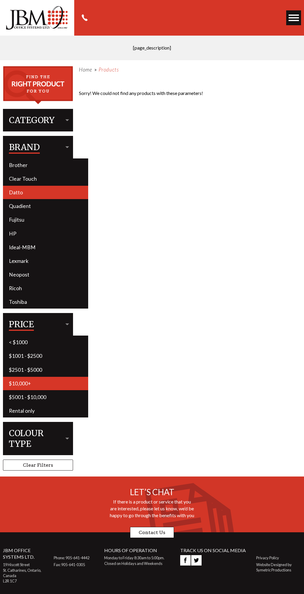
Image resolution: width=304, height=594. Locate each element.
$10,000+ (20, 383)
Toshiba (18, 302)
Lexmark (18, 261)
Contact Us (152, 532)
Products (109, 69)
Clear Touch (23, 179)
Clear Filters (38, 465)
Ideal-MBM (22, 247)
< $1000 (18, 342)
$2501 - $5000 (25, 370)
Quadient (20, 206)
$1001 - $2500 (25, 356)
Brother (18, 165)
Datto (16, 192)
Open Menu (294, 18)
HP (12, 234)
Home (85, 69)
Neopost (19, 274)
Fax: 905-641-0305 (69, 564)
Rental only (22, 411)
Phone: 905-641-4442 (71, 557)
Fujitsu (16, 220)
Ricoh (15, 288)
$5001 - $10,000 (27, 397)
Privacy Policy (267, 557)
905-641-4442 (84, 17)
